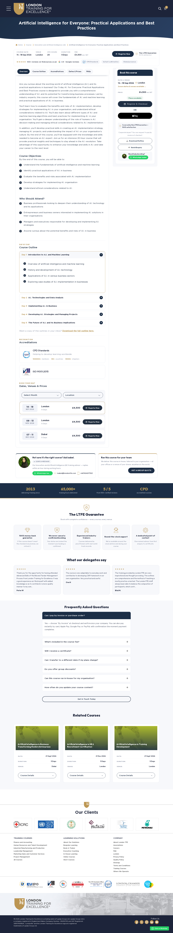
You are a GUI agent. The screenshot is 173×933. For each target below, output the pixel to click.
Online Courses (69, 857)
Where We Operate (121, 871)
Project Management (22, 857)
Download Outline (136, 141)
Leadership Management (23, 851)
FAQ (114, 851)
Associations (118, 845)
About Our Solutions (71, 842)
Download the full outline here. (78, 331)
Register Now (124, 54)
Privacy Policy (118, 857)
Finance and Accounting (23, 842)
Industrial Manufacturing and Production (29, 848)
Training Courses (119, 868)
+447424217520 (86, 473)
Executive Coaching (71, 851)
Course (28, 45)
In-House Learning (70, 854)
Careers (116, 848)
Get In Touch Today (86, 699)
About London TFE (120, 842)
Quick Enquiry (136, 147)
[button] (62, 408)
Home (20, 45)
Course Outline (39, 71)
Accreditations (57, 71)
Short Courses (68, 860)
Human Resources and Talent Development (30, 845)
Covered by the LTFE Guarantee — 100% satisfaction (135, 126)
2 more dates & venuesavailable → (132, 86)
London (116, 854)
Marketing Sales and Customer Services (29, 854)
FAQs (88, 71)
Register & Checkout (137, 104)
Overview (23, 71)
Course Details (37, 775)
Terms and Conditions (121, 866)
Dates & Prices (75, 71)
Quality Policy (118, 860)
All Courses (18, 860)
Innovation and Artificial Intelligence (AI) (50, 45)
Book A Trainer (69, 848)
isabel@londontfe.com (66, 473)
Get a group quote (141, 470)
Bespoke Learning (70, 845)
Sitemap (116, 863)
